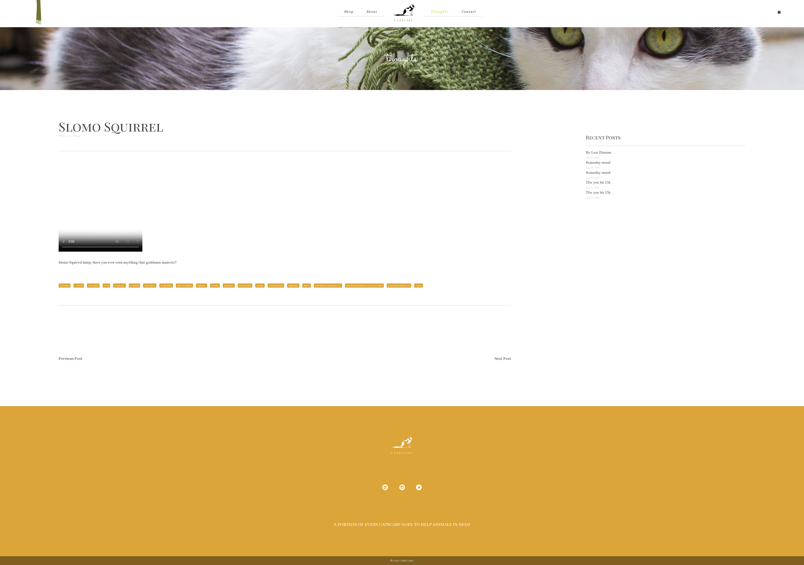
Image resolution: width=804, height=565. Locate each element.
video (418, 285)
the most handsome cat (327, 285)
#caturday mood (598, 162)
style (306, 285)
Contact (469, 12)
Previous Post (70, 359)
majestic (228, 285)
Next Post (503, 359)
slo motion (245, 285)
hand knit (166, 285)
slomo (259, 285)
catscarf (119, 285)
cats (106, 285)
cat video (93, 285)
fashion (134, 285)
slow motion (276, 285)
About (371, 12)
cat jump (64, 285)
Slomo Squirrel (111, 126)
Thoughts (440, 12)
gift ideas (149, 285)
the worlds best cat (399, 285)
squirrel (293, 285)
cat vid (78, 285)
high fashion (184, 285)
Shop (348, 12)
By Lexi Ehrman (598, 152)
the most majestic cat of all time (364, 285)
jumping (201, 285)
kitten (214, 285)
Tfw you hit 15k (598, 182)
